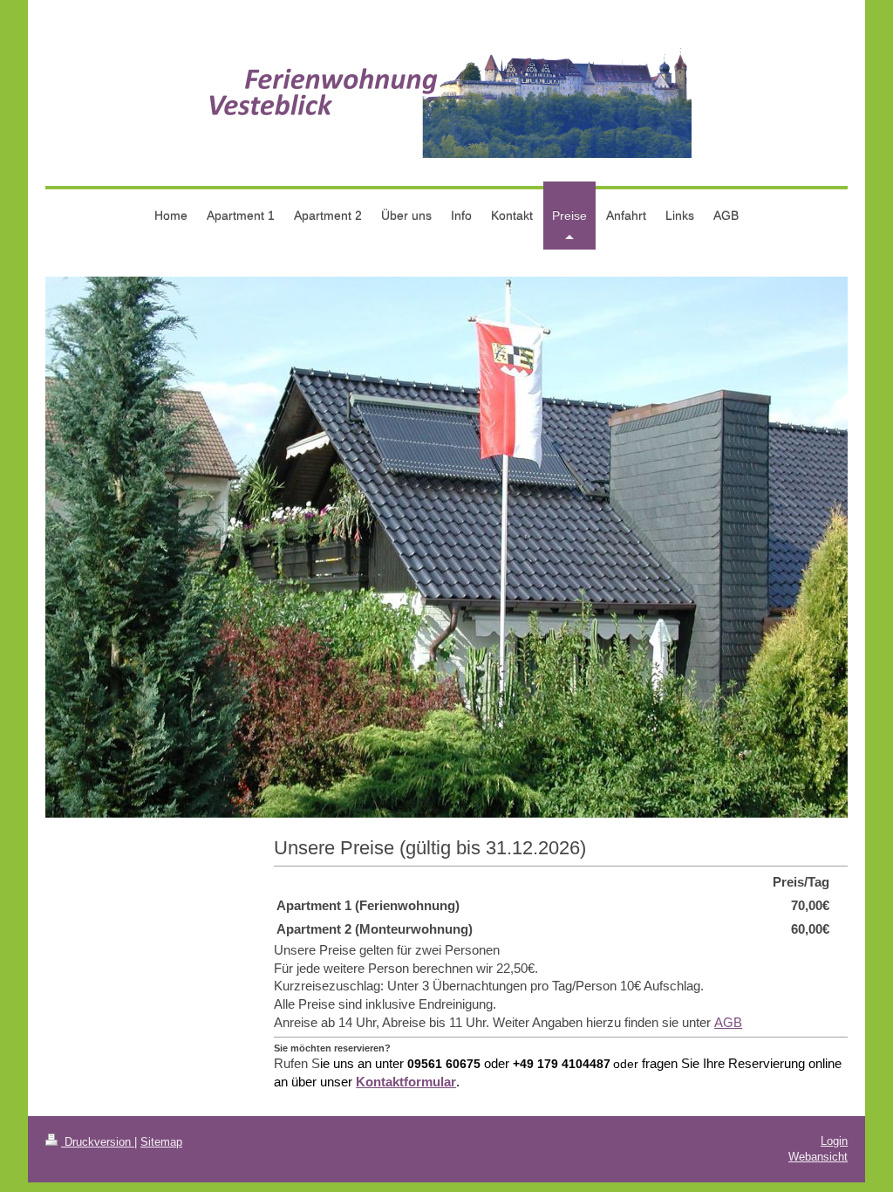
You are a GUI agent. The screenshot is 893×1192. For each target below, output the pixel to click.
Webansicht (818, 1156)
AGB (728, 1022)
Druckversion (97, 1141)
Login (834, 1140)
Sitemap (161, 1141)
